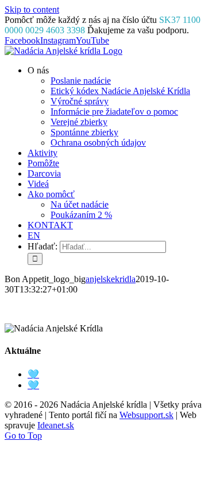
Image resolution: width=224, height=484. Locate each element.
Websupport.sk (146, 415)
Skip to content (32, 9)
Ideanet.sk (55, 425)
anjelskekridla (111, 279)
